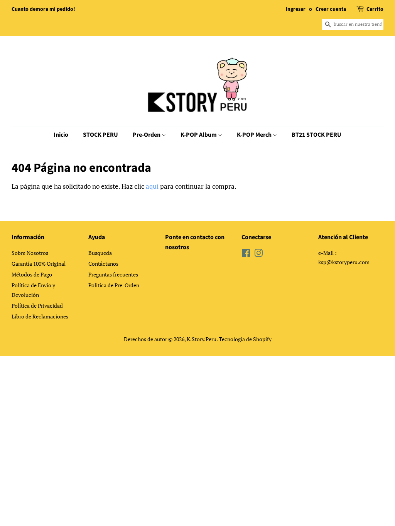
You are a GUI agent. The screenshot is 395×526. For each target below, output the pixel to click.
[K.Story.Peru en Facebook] (245, 254)
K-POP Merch (255, 135)
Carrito (374, 9)
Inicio (61, 135)
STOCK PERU (100, 135)
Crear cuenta (331, 9)
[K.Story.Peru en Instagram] (258, 254)
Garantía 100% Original (39, 263)
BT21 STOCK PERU (316, 135)
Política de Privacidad (37, 305)
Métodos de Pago (32, 274)
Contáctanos (103, 263)
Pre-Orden (147, 135)
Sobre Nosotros (30, 252)
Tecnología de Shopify (245, 339)
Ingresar (296, 9)
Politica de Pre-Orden (113, 285)
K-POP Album (199, 135)
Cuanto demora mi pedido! (43, 9)
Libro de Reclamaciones (40, 316)
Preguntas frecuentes (113, 274)
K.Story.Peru (201, 339)
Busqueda (100, 252)
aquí (152, 186)
